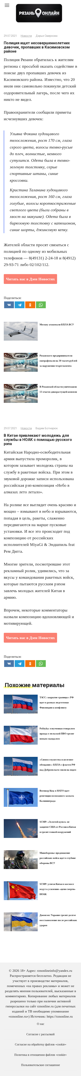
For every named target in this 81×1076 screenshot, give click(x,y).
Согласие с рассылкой (40, 1034)
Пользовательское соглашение (40, 1065)
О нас (40, 1024)
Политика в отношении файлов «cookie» (40, 1055)
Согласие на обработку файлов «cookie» (40, 1044)
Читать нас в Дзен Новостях (30, 279)
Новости (26, 36)
